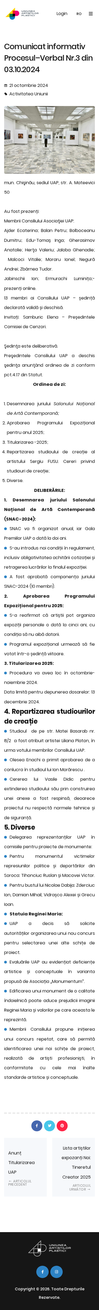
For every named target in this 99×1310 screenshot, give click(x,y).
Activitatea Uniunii (28, 94)
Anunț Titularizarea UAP (21, 1168)
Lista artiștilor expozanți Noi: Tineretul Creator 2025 (76, 1168)
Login (62, 13)
